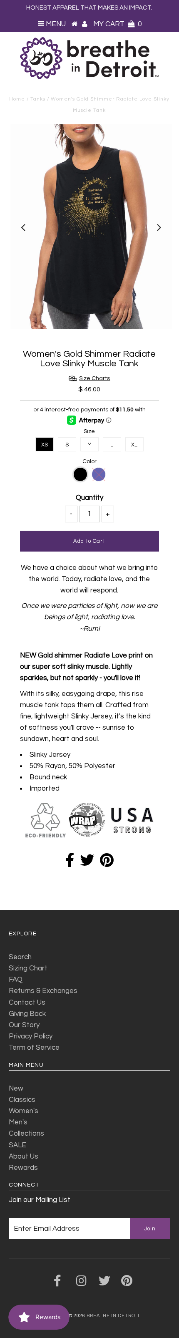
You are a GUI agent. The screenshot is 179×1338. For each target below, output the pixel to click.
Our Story (24, 1025)
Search (20, 957)
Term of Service (34, 1047)
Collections (26, 1133)
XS (44, 445)
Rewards (23, 1168)
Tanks (37, 99)
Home (17, 99)
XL (134, 445)
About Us (23, 1156)
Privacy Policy (30, 1036)
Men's (18, 1122)
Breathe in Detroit (113, 1315)
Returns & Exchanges (43, 991)
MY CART (117, 24)
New (16, 1088)
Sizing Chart (28, 968)
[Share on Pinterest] (107, 863)
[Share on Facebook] (69, 863)
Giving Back (27, 1014)
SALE (17, 1145)
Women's (23, 1111)
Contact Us (27, 1002)
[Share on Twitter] (87, 863)
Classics (22, 1100)
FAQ (15, 979)
